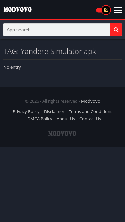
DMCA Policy (39, 119)
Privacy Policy (26, 111)
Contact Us (90, 119)
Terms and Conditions (90, 111)
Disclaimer (54, 111)
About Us (66, 119)
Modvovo (90, 101)
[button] (116, 29)
